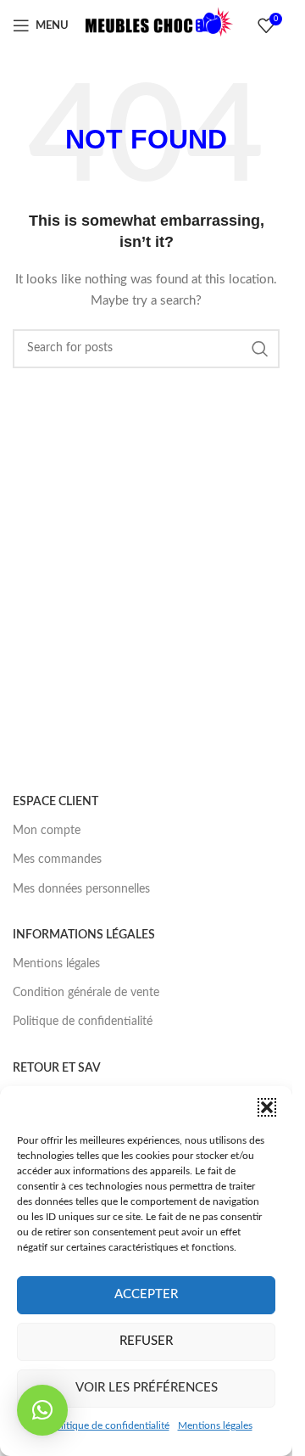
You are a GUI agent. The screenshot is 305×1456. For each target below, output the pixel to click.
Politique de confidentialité (109, 1425)
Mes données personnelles (81, 889)
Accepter (146, 1294)
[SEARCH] (260, 348)
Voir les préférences (146, 1387)
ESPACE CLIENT (55, 802)
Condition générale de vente (86, 993)
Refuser (146, 1341)
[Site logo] (159, 25)
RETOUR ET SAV (57, 1068)
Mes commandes (57, 859)
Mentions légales (215, 1425)
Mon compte (46, 831)
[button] (266, 1107)
